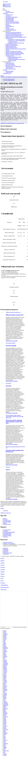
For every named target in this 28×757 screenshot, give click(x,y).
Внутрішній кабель (10, 18)
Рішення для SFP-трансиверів (14, 57)
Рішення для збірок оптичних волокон (14, 52)
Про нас (5, 518)
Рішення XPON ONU (13, 58)
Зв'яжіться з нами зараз (6, 512)
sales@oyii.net (7, 5)
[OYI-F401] (8, 383)
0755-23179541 (7, 4)
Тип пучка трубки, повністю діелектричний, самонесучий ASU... (14, 421)
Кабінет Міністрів (10, 26)
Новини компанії (9, 71)
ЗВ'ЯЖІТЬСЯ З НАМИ (6, 123)
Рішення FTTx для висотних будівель (16, 39)
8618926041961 (7, 6)
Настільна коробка (10, 20)
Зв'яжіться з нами (7, 73)
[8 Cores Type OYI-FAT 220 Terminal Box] (15, 447)
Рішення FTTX (9, 38)
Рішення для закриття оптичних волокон (15, 53)
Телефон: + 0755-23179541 (9, 543)
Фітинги (8, 27)
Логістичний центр (10, 64)
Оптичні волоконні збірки (11, 17)
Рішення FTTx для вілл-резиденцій (16, 42)
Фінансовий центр (10, 62)
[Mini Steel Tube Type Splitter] (13, 312)
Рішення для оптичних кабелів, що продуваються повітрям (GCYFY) (13, 33)
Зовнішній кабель (10, 19)
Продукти (5, 13)
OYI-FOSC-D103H (11, 345)
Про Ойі (7, 11)
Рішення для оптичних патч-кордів (13, 51)
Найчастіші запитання (11, 68)
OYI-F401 (8, 386)
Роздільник (8, 25)
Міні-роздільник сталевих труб (14, 315)
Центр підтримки (7, 521)
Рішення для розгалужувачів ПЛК (13, 54)
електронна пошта (20, 123)
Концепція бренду (10, 12)
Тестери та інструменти (11, 30)
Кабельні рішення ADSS (11, 44)
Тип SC (8, 469)
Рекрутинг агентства (10, 65)
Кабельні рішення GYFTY (11, 47)
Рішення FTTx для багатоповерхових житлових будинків (16, 41)
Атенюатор (8, 15)
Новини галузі (9, 72)
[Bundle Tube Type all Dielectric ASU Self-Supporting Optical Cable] (15, 417)
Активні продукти (10, 28)
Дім (4, 8)
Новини (5, 70)
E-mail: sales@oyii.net (7, 542)
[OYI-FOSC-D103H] (10, 343)
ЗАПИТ (2, 508)
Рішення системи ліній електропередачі (14, 34)
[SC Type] (8, 467)
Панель (7, 24)
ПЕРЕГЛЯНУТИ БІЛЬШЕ (11, 340)
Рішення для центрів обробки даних (14, 35)
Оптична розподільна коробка (12, 22)
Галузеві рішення (7, 520)
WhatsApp (13, 123)
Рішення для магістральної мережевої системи (16, 37)
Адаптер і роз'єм (9, 14)
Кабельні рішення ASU (11, 46)
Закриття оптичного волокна (12, 21)
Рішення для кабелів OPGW (12, 45)
